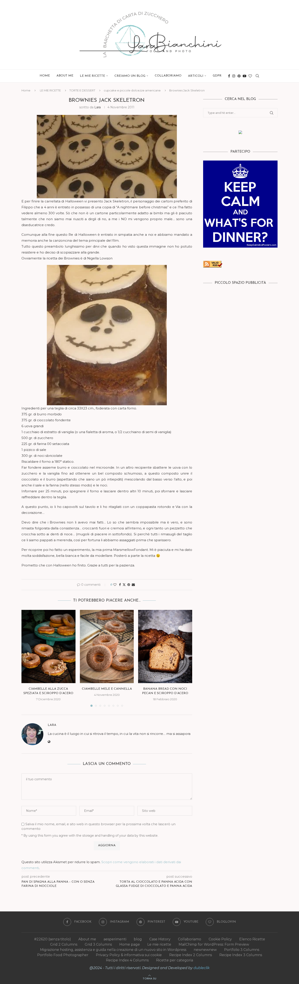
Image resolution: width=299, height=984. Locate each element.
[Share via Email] (133, 585)
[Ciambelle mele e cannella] (107, 646)
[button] (27, 658)
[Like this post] (114, 585)
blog (138, 939)
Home (45, 75)
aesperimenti (115, 939)
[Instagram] (233, 76)
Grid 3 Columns (98, 944)
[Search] (257, 76)
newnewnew (205, 950)
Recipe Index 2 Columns (190, 955)
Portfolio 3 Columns (241, 950)
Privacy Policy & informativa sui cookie (129, 955)
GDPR (217, 75)
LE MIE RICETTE (92, 76)
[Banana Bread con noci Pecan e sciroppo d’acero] (165, 646)
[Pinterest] (239, 76)
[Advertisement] (240, 322)
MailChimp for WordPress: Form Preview (214, 944)
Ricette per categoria (174, 960)
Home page (129, 944)
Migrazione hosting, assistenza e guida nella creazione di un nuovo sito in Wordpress (113, 950)
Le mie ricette (159, 944)
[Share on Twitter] (124, 585)
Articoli (195, 76)
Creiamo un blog (129, 76)
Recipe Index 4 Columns (127, 960)
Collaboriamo (168, 75)
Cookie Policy (220, 939)
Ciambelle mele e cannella (107, 689)
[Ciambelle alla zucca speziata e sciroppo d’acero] (48, 646)
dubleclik (201, 968)
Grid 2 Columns (63, 944)
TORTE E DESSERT (82, 90)
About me (64, 75)
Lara (97, 107)
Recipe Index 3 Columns (240, 955)
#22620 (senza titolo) (52, 939)
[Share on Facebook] (120, 585)
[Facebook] (229, 76)
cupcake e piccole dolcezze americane (132, 90)
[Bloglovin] (250, 76)
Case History (160, 939)
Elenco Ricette (252, 939)
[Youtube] (244, 76)
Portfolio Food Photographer (62, 955)
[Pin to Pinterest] (128, 585)
